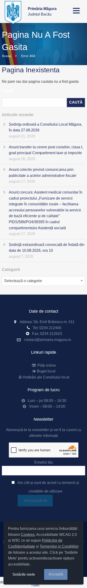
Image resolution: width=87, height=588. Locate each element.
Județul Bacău (42, 11)
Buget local (46, 371)
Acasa (6, 56)
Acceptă (55, 574)
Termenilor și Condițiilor (59, 546)
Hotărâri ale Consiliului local (46, 377)
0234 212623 (51, 334)
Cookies (28, 535)
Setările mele (24, 574)
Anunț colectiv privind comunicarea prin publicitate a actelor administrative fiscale (42, 173)
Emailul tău (43, 462)
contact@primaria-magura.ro (47, 340)
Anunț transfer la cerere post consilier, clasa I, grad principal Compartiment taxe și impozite (46, 150)
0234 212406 (50, 328)
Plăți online (46, 365)
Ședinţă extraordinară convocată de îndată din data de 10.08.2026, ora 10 (46, 248)
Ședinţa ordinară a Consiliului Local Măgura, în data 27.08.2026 (45, 127)
